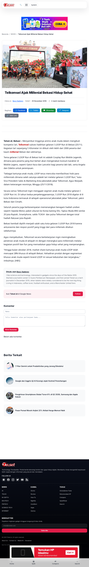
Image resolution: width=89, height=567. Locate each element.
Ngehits (33, 501)
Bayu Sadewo (18, 101)
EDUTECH (5, 501)
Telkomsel (23, 144)
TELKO (4, 494)
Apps (32, 507)
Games (33, 511)
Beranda (5, 34)
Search (62, 504)
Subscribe (44, 530)
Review (33, 494)
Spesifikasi (63, 501)
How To (33, 497)
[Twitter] (17, 480)
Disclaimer (28, 540)
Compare (63, 497)
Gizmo (33, 491)
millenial (14, 151)
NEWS (13, 34)
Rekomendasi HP (65, 494)
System (34, 5)
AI (2, 491)
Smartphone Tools (66, 491)
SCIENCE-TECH (7, 507)
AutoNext (34, 504)
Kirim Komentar (11, 329)
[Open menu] (26, 5)
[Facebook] (8, 480)
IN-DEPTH (5, 497)
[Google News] (4, 480)
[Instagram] (13, 480)
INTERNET (5, 511)
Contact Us (12, 540)
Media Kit (21, 540)
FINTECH (5, 504)
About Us (5, 540)
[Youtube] (22, 480)
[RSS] (27, 480)
